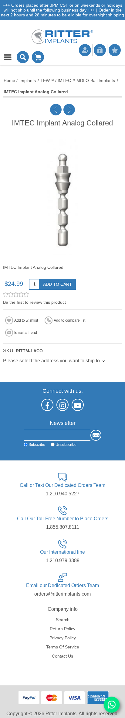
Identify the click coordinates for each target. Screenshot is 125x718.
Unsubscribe (66, 445)
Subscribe (37, 445)
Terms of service (62, 646)
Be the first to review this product (34, 302)
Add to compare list (69, 320)
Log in (100, 50)
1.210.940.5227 (62, 493)
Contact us (62, 656)
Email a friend (25, 332)
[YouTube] (78, 405)
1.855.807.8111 (62, 527)
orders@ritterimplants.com (62, 594)
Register (85, 50)
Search (62, 619)
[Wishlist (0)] (115, 50)
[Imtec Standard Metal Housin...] (56, 109)
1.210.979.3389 (62, 560)
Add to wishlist (26, 320)
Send (95, 435)
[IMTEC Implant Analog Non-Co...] (69, 109)
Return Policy (62, 628)
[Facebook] (47, 405)
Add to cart (57, 284)
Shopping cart (38, 57)
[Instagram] (62, 405)
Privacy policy (62, 637)
